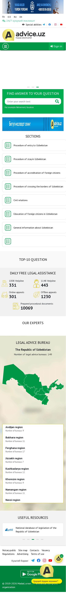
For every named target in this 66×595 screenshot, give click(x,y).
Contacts (34, 550)
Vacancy (46, 550)
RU (15, 17)
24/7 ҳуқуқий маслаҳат (10, 20)
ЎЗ (3, 17)
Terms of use (37, 553)
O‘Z (9, 17)
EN (21, 17)
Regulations (8, 553)
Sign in (57, 46)
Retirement (21, 107)
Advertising (22, 553)
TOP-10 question (33, 259)
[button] (28, 87)
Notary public (9, 550)
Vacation (30, 107)
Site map (22, 550)
